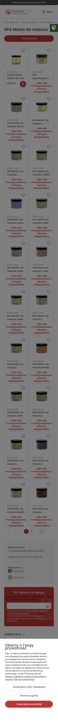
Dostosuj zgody (29, 695)
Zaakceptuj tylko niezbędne (29, 687)
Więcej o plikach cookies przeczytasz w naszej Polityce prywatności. (26, 678)
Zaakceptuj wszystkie (29, 704)
